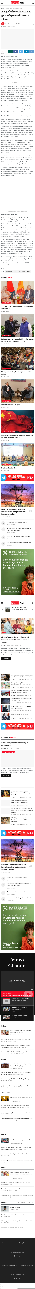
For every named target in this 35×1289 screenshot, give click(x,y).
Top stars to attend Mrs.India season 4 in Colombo (14, 1215)
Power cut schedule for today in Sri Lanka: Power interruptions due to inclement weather (13, 511)
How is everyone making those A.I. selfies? (12, 1227)
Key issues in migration (8, 468)
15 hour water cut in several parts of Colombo (18, 892)
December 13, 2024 (13, 645)
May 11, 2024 (5, 440)
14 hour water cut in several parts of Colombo (18, 536)
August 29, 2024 (17, 1087)
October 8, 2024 (21, 1149)
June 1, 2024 (5, 376)
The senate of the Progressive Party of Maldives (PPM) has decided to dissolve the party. (22, 810)
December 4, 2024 (16, 1101)
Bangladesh (19, 8)
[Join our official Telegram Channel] (17, 477)
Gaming (23, 1202)
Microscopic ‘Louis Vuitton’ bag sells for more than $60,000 (17, 1221)
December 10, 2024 (13, 748)
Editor (8, 24)
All (19, 1202)
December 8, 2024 (23, 797)
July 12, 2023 (6, 1216)
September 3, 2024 (11, 1190)
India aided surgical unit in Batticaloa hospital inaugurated (16, 1079)
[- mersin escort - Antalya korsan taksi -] (0, 1286)
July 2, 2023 (5, 1223)
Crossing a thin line (15, 1207)
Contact (31, 1243)
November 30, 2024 (23, 1107)
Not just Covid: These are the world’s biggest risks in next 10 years (19, 609)
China (15, 271)
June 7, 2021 (16, 24)
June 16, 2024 (6, 311)
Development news (9, 752)
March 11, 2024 (9, 1162)
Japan (28, 271)
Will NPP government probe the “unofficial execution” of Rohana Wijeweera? (20, 820)
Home (2, 8)
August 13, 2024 (11, 1041)
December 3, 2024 (23, 814)
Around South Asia (10, 8)
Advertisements (13, 1243)
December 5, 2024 (23, 805)
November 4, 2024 (7, 1080)
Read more (6, 658)
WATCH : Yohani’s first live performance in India (19, 542)
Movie (28, 1202)
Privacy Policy (23, 1243)
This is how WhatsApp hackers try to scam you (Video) (15, 1112)
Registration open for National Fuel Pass (17, 522)
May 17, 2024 (5, 407)
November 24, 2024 (17, 1074)
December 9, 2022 (7, 1229)
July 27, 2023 (14, 1209)
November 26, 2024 (7, 1114)
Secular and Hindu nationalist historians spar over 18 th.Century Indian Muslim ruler (20, 793)
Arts (4, 632)
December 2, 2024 (23, 824)
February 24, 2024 (20, 1047)
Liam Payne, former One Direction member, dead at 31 (15, 1182)
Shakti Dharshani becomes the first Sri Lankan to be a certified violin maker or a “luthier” (15, 640)
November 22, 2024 (22, 1120)
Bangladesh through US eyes (10, 405)
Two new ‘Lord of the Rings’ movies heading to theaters (15, 1154)
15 (32, 687)
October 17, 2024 (7, 1184)
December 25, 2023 (17, 1053)
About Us (4, 1243)
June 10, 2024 (6, 344)
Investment (22, 271)
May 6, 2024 (5, 470)
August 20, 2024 (15, 1035)
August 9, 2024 (15, 1197)
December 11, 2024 (16, 1068)
